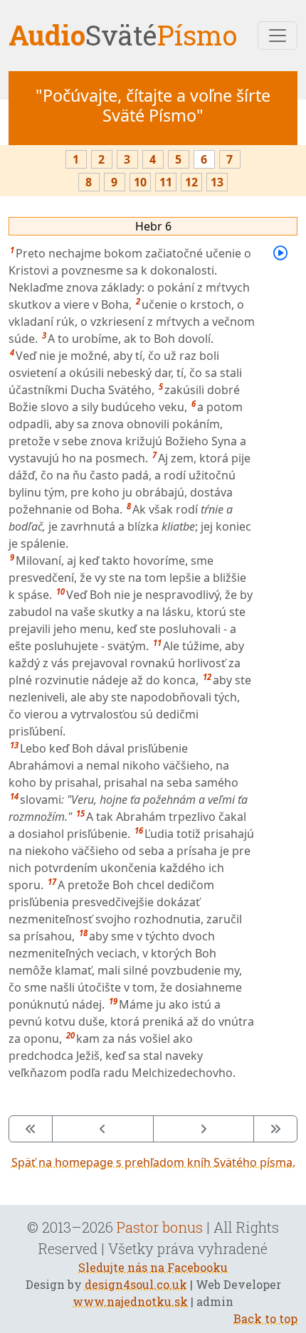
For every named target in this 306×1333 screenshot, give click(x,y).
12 (191, 182)
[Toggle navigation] (277, 35)
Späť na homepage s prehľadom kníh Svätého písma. (153, 1162)
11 (165, 182)
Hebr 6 (153, 226)
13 (217, 182)
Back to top (265, 1318)
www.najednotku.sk (130, 1301)
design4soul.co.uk (136, 1284)
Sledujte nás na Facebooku (153, 1267)
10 (140, 182)
